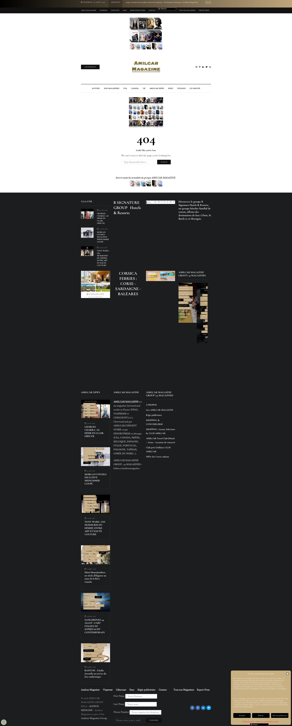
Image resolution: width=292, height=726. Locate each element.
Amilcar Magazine (88, 10)
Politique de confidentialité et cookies (267, 721)
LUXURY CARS (90, 454)
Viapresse (103, 10)
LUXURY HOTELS (91, 552)
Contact (152, 10)
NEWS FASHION (90, 407)
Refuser (261, 715)
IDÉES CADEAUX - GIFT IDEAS (95, 645)
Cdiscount (115, 10)
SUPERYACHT (89, 605)
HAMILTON (188, 313)
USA (125, 88)
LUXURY (99, 650)
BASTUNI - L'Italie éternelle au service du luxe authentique (95, 673)
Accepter (242, 715)
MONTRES (188, 332)
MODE (101, 656)
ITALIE (100, 647)
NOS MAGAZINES (111, 88)
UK (144, 88)
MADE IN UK (89, 457)
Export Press (204, 10)
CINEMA (193, 307)
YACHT (100, 605)
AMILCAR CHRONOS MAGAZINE (193, 291)
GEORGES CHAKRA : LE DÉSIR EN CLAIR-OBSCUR (103, 218)
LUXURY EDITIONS (91, 653)
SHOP (170, 88)
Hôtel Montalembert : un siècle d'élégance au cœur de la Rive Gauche (95, 577)
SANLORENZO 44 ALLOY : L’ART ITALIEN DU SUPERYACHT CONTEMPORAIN (95, 626)
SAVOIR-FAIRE (89, 412)
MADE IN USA (192, 329)
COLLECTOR (89, 448)
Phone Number (121, 712)
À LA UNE (193, 287)
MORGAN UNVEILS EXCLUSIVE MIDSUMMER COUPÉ (103, 237)
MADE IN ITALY (90, 594)
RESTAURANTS (90, 555)
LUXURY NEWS (90, 499)
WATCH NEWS (197, 334)
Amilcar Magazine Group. (94, 718)
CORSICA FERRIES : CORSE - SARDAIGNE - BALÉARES (128, 283)
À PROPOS (151, 404)
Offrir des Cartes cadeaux (157, 456)
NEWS (186, 334)
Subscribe (154, 720)
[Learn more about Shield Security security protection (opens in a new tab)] (4, 722)
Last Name (118, 704)
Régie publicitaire (137, 10)
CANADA (135, 88)
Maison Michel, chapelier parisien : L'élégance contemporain (145, 2)
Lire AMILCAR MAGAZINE (159, 410)
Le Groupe (195, 88)
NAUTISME (88, 597)
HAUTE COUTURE (91, 401)
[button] (287, 674)
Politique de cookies (248, 721)
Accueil (96, 88)
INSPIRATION (192, 320)
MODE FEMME (89, 502)
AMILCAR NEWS (157, 88)
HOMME (198, 313)
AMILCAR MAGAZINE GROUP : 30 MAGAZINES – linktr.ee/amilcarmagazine (128, 464)
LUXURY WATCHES (192, 326)
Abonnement (90, 67)
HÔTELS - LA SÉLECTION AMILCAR (93, 549)
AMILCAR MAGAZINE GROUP (193, 299)
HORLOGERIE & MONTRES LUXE (193, 317)
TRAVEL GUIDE (90, 561)
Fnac (125, 10)
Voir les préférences (279, 715)
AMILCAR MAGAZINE (193, 295)
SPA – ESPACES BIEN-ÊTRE (94, 558)
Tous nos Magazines (187, 10)
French (163, 9)
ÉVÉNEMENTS (192, 310)
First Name (119, 695)
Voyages (181, 88)
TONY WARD (89, 510)
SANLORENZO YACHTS (92, 600)
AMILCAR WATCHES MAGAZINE (192, 303)
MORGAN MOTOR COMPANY (94, 460)
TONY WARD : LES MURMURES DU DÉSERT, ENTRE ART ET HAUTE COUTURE (103, 258)
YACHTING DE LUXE (92, 608)
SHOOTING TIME (90, 415)
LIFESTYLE (193, 323)
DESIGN (100, 448)
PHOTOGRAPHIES (91, 409)
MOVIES (198, 332)
